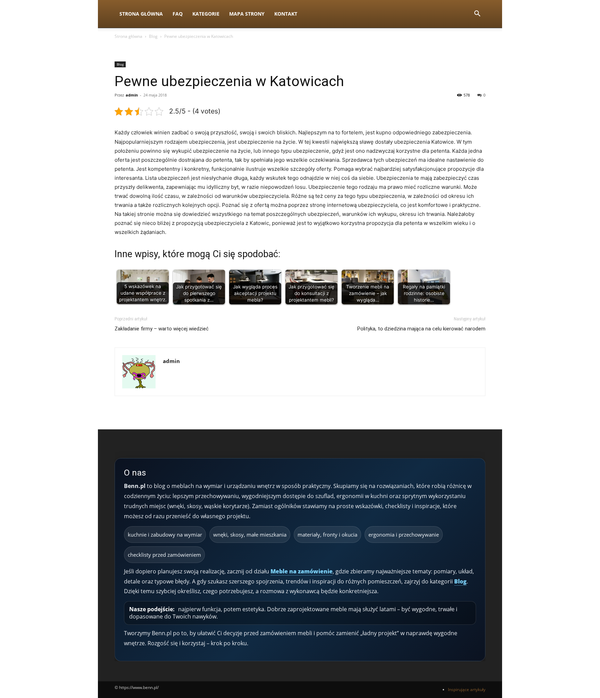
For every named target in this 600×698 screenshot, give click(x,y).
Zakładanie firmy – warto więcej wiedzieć (162, 329)
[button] (477, 14)
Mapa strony (247, 13)
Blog (153, 36)
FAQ (178, 13)
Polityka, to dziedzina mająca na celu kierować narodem (421, 329)
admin (132, 95)
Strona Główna (141, 13)
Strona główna (128, 36)
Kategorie (205, 13)
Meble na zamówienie (301, 571)
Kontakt (285, 13)
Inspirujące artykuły (466, 689)
